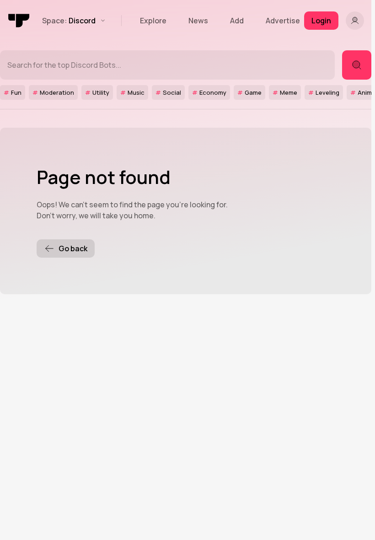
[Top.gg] (19, 20)
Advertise (283, 21)
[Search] (356, 65)
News (198, 21)
